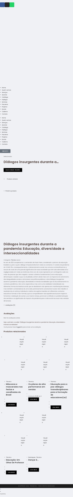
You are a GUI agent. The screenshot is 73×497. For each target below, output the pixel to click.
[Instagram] (7, 4)
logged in (19, 327)
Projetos (4, 107)
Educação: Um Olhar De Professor (15, 461)
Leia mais (11, 404)
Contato (5, 114)
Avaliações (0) (10, 305)
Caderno (5, 111)
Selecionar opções (13, 170)
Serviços (4, 92)
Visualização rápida (22, 343)
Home (4, 88)
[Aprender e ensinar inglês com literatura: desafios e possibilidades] (10, 197)
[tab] (37, 305)
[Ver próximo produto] (17, 191)
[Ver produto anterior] (6, 179)
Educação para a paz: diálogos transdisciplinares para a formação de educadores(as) (59, 391)
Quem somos (6, 90)
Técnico (13, 260)
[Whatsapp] (12, 4)
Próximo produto (11, 191)
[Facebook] (2, 4)
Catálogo (5, 97)
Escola (4, 109)
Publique (5, 100)
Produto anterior (12, 179)
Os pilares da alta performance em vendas (37, 387)
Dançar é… (33, 460)
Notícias (4, 102)
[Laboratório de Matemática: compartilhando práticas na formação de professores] (10, 185)
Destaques (31, 457)
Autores (4, 95)
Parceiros (5, 104)
